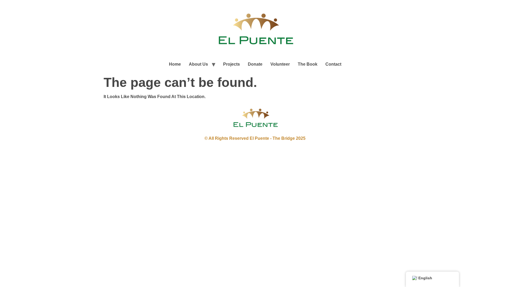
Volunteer (280, 64)
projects (231, 64)
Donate (255, 64)
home (175, 64)
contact (333, 64)
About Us (198, 64)
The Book (307, 64)
